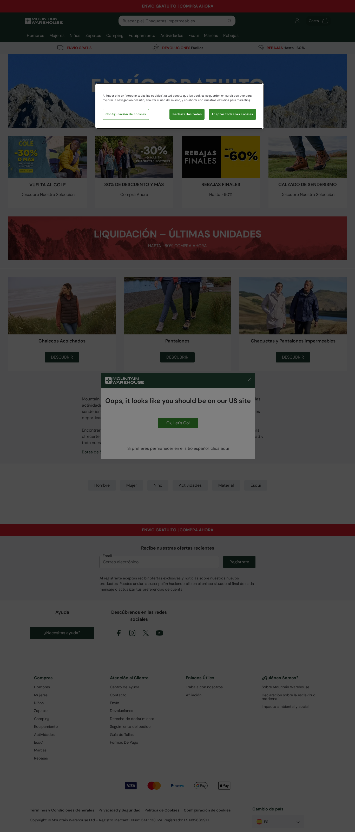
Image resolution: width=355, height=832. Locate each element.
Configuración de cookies (126, 114)
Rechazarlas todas (187, 114)
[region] (179, 106)
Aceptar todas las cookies (232, 114)
